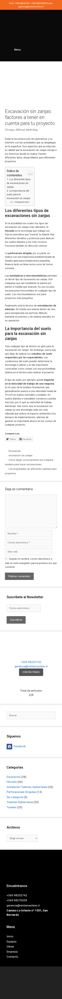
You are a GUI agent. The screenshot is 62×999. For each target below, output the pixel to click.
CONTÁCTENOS (31, 672)
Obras (10, 946)
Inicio (10, 936)
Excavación (15, 450)
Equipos (12, 941)
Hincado (12, 781)
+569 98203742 (22, 3)
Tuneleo (11, 807)
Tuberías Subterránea (20, 802)
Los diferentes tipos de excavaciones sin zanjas (19, 183)
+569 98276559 (38, 3)
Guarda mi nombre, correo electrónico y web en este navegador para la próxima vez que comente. (31, 562)
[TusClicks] (31, 993)
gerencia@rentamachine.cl (31, 6)
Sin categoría (15, 797)
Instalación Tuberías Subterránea (27, 787)
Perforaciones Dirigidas (21, 792)
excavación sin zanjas (20, 455)
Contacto (12, 956)
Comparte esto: (22, 202)
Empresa (12, 951)
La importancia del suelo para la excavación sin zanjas (18, 194)
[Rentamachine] (31, 28)
